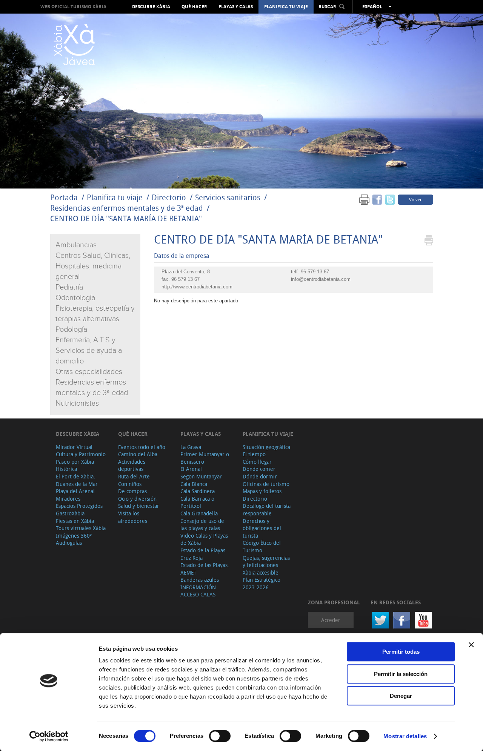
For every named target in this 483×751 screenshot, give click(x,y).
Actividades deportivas (131, 465)
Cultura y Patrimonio (81, 454)
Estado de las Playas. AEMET (204, 568)
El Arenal (191, 468)
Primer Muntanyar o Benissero (204, 458)
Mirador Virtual (74, 447)
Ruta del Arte (134, 476)
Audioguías (69, 542)
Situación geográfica (266, 447)
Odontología (75, 297)
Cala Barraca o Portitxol (197, 502)
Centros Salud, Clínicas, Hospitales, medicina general (92, 266)
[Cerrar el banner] (471, 644)
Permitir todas (401, 651)
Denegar (401, 696)
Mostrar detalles (405, 736)
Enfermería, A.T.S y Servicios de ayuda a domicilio (88, 351)
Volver (415, 199)
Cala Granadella (199, 513)
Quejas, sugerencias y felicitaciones (266, 561)
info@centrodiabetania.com (321, 279)
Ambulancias (76, 245)
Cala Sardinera (197, 491)
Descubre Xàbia (151, 7)
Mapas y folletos (262, 491)
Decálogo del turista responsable (267, 509)
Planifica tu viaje (286, 7)
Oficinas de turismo (266, 483)
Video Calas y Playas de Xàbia (204, 539)
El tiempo (254, 454)
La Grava (190, 447)
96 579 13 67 (315, 271)
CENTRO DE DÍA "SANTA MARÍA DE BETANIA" (126, 218)
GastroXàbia (70, 513)
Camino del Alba (137, 454)
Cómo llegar (257, 461)
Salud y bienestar (138, 505)
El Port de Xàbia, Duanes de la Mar (77, 480)
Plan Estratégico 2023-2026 (261, 583)
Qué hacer (194, 7)
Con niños (130, 483)
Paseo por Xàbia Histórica (75, 465)
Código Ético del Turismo (262, 546)
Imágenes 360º (74, 535)
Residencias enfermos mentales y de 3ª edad (126, 208)
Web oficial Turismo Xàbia (73, 6)
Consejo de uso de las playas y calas (202, 524)
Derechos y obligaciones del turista (262, 528)
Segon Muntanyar (201, 476)
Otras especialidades (88, 371)
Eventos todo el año (141, 447)
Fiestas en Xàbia (75, 520)
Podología (71, 329)
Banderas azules (199, 579)
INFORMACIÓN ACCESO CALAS (198, 591)
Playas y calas (235, 7)
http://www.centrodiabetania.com (197, 287)
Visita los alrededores (132, 517)
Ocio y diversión (137, 498)
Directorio (170, 197)
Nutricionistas (77, 403)
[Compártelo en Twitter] (390, 199)
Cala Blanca (193, 483)
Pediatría (69, 287)
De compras (132, 491)
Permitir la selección (401, 674)
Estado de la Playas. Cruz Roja (203, 554)
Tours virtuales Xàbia (81, 528)
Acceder (330, 620)
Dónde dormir (260, 476)
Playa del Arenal (75, 491)
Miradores (68, 498)
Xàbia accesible (260, 572)
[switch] (220, 736)
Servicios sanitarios (227, 197)
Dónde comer (259, 468)
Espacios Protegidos (79, 505)
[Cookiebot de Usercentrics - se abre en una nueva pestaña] (49, 736)
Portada (64, 197)
